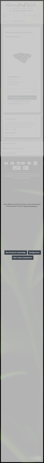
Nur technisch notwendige (16, 252)
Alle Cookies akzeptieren (22, 258)
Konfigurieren (34, 252)
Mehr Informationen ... (31, 206)
